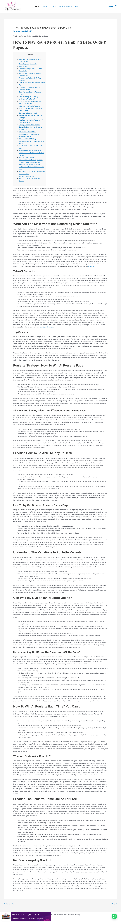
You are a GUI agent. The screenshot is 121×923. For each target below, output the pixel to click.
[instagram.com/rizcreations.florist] (39, 6)
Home (45, 6)
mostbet (91, 266)
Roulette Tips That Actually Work (30, 150)
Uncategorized (19, 31)
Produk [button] (52, 6)
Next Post (113, 904)
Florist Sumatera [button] (64, 6)
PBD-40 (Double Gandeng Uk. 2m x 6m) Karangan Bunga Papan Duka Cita (29, 915)
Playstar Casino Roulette (27, 157)
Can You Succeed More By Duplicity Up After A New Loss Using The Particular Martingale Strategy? (31, 162)
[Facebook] (36, 6)
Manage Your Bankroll (26, 176)
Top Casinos (23, 66)
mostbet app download (45, 327)
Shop (76, 6)
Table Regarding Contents (27, 64)
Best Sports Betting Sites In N (29, 113)
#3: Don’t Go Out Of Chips (27, 132)
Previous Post (9, 904)
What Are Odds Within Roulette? (29, 106)
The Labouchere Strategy (27, 139)
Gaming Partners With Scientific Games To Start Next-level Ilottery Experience (30, 127)
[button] (55, 6)
